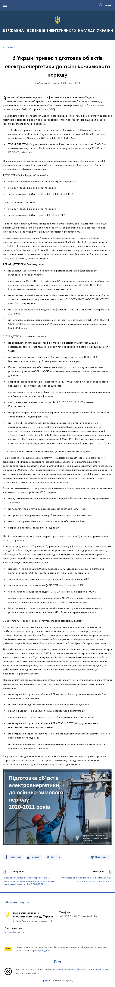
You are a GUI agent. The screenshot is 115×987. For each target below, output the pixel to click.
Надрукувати (102, 857)
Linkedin (36, 857)
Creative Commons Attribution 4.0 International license (81, 969)
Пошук (108, 5)
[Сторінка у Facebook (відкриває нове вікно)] (55, 961)
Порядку (102, 224)
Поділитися (15, 857)
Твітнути (55, 857)
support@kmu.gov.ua (40, 951)
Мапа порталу (15, 902)
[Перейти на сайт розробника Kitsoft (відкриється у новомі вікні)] (47, 981)
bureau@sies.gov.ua (14, 932)
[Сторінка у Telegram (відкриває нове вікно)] (60, 961)
